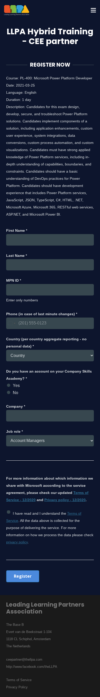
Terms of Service (19, 680)
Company (15, 406)
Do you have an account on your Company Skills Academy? (49, 375)
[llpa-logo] (16, 10)
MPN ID (13, 280)
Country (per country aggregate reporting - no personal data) (46, 342)
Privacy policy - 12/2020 (65, 500)
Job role (14, 431)
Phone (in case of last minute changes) (41, 314)
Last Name (16, 256)
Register (23, 576)
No (15, 392)
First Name (16, 230)
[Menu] (93, 10)
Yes (16, 385)
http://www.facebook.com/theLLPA (31, 667)
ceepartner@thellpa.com (24, 659)
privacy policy (17, 542)
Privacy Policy (17, 687)
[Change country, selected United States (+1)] (11, 323)
